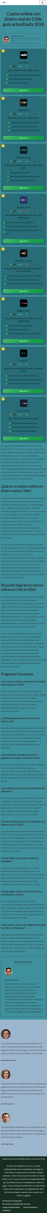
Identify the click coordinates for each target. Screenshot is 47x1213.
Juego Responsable (11, 1207)
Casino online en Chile (35, 1159)
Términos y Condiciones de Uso (16, 1204)
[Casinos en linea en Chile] (4, 2)
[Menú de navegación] (42, 2)
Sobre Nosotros (30, 1207)
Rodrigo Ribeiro (17, 36)
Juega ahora (23, 90)
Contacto (6, 1210)
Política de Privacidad (12, 1201)
